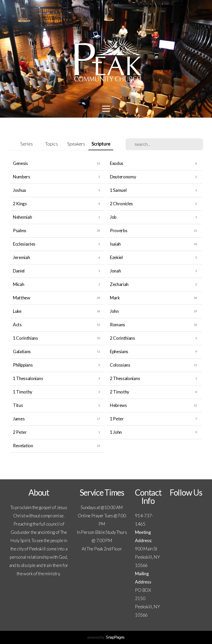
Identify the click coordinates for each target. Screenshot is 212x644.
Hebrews (118, 405)
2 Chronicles (121, 203)
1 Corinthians (25, 338)
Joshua (19, 190)
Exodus (116, 163)
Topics (51, 144)
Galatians (22, 351)
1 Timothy (22, 392)
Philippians (23, 365)
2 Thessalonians (125, 378)
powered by (106, 637)
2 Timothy (119, 392)
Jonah (115, 271)
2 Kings (20, 203)
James (19, 418)
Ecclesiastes (24, 244)
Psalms (19, 230)
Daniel (19, 271)
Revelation (23, 445)
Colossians (120, 365)
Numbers (21, 176)
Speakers (76, 144)
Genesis (20, 163)
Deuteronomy (123, 176)
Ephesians (119, 351)
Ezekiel (116, 257)
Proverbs (118, 230)
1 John (116, 432)
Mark (115, 297)
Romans (117, 324)
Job (113, 217)
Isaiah (115, 244)
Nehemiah (22, 217)
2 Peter (20, 432)
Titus (18, 405)
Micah (18, 284)
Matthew (21, 297)
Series (26, 144)
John (114, 311)
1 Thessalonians (28, 378)
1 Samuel (118, 190)
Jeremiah (21, 257)
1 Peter (117, 418)
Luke (17, 311)
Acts (17, 324)
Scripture (101, 144)
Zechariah (119, 284)
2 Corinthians (122, 338)
